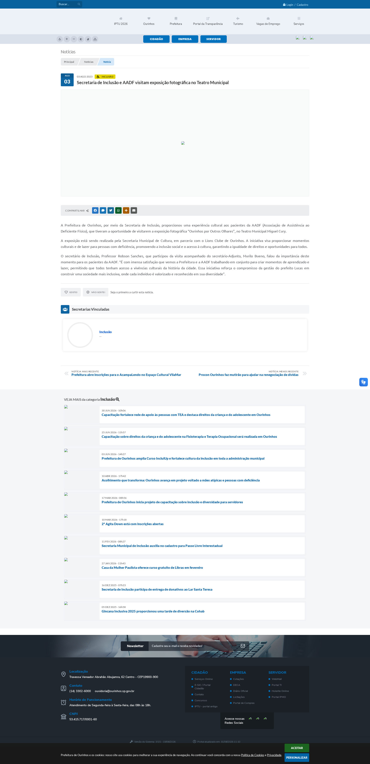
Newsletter (135, 646)
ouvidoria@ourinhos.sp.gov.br (114, 691)
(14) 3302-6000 (80, 691)
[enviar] (242, 646)
